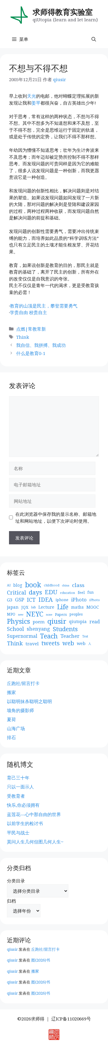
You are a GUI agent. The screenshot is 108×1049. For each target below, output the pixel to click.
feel (81, 592)
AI (8, 585)
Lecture (46, 607)
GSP (19, 599)
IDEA (45, 599)
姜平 (36, 103)
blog (17, 585)
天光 (31, 96)
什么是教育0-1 (30, 353)
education (67, 593)
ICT (31, 599)
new (20, 614)
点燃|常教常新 (31, 329)
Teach (49, 636)
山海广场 (16, 728)
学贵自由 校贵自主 (28, 312)
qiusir (56, 621)
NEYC (34, 614)
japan (13, 607)
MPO (11, 614)
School (15, 628)
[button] (94, 39)
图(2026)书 (40, 960)
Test (85, 636)
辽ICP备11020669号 (71, 1019)
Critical (16, 592)
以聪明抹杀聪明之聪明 (29, 701)
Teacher (70, 636)
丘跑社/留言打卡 (23, 683)
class (78, 585)
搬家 (11, 692)
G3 (9, 600)
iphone (62, 599)
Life (62, 607)
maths (77, 607)
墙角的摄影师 (20, 710)
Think (22, 337)
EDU (51, 592)
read (94, 621)
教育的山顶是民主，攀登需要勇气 (43, 306)
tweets (50, 643)
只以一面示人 (20, 787)
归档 (11, 901)
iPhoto (79, 599)
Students (65, 628)
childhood (51, 585)
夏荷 (11, 719)
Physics (18, 621)
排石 (11, 737)
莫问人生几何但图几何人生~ (35, 842)
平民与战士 (18, 833)
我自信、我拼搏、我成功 (41, 345)
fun (90, 592)
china (65, 585)
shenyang (38, 628)
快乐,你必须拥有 (23, 805)
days (35, 592)
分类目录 (16, 881)
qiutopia (78, 621)
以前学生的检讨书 (25, 823)
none (49, 614)
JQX (24, 607)
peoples (76, 614)
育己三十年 (18, 778)
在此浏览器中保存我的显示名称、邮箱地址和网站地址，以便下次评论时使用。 (55, 517)
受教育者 (16, 796)
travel (32, 644)
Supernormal (22, 636)
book (33, 585)
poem (39, 622)
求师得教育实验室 (63, 12)
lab (33, 607)
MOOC (92, 607)
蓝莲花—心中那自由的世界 (34, 814)
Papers (61, 614)
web (68, 643)
